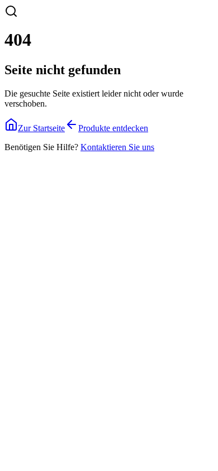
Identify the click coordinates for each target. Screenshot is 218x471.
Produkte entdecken (113, 128)
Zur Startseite (41, 128)
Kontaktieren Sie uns (117, 147)
